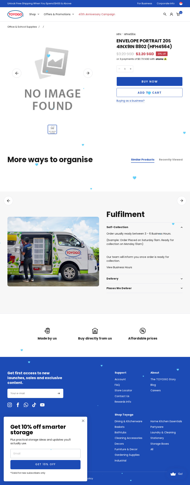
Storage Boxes (159, 444)
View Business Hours (119, 267)
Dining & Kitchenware (128, 421)
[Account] (171, 14)
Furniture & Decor (126, 449)
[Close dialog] (83, 420)
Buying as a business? (131, 101)
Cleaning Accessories (128, 438)
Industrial (120, 460)
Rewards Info (123, 402)
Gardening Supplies (127, 455)
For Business (144, 3)
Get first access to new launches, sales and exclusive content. (34, 378)
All (151, 449)
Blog (153, 385)
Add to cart (150, 93)
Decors (119, 444)
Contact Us (122, 396)
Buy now (150, 81)
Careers (155, 390)
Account (120, 379)
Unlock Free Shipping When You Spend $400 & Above (39, 3)
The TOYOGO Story (163, 379)
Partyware (156, 427)
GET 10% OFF (45, 464)
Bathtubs (120, 432)
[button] (16, 73)
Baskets (120, 427)
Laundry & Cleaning (163, 432)
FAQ (117, 385)
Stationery (157, 438)
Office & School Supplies (22, 27)
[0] (178, 14)
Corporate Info (166, 3)
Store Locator (123, 390)
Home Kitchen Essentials (166, 421)
